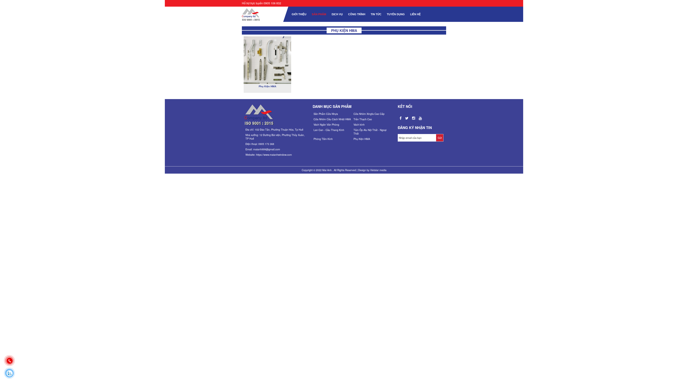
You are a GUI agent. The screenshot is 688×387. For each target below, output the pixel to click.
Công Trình (356, 14)
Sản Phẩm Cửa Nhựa (326, 114)
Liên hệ (415, 14)
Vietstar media (378, 170)
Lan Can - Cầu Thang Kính (329, 130)
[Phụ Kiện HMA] (267, 59)
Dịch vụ (337, 14)
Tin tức (376, 14)
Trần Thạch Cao (362, 119)
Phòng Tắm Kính (323, 139)
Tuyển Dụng (396, 14)
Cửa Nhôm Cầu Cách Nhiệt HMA (332, 119)
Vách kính (359, 124)
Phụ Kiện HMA (267, 86)
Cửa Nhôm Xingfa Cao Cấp (368, 114)
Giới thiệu (299, 14)
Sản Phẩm (319, 14)
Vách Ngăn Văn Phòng (326, 124)
